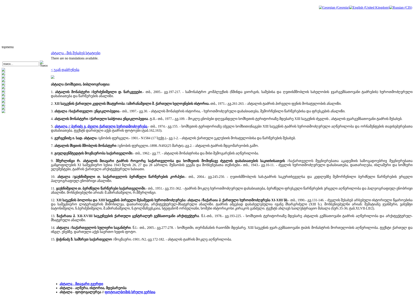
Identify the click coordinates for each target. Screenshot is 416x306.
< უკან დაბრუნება (65, 70)
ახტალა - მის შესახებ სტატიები (75, 53)
